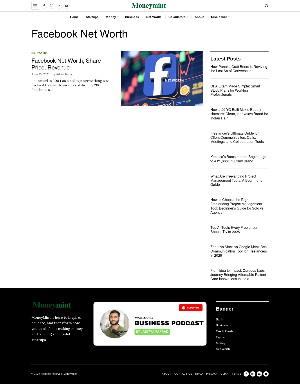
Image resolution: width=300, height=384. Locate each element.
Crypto (220, 337)
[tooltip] (44, 6)
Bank (219, 319)
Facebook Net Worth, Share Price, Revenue (66, 63)
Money (220, 343)
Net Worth (39, 52)
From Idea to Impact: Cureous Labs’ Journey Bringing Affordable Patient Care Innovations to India (238, 274)
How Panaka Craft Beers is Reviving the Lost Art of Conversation (238, 68)
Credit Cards (224, 331)
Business (222, 325)
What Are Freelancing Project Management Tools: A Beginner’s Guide (236, 180)
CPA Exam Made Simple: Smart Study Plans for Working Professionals (235, 90)
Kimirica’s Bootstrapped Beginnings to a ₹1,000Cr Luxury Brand (238, 159)
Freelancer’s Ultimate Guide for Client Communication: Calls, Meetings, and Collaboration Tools (237, 137)
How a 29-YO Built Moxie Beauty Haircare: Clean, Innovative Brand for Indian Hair (239, 113)
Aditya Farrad (64, 74)
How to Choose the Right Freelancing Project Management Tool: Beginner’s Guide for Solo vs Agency (237, 205)
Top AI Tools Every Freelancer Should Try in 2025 (233, 229)
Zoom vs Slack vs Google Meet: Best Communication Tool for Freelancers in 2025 (238, 251)
